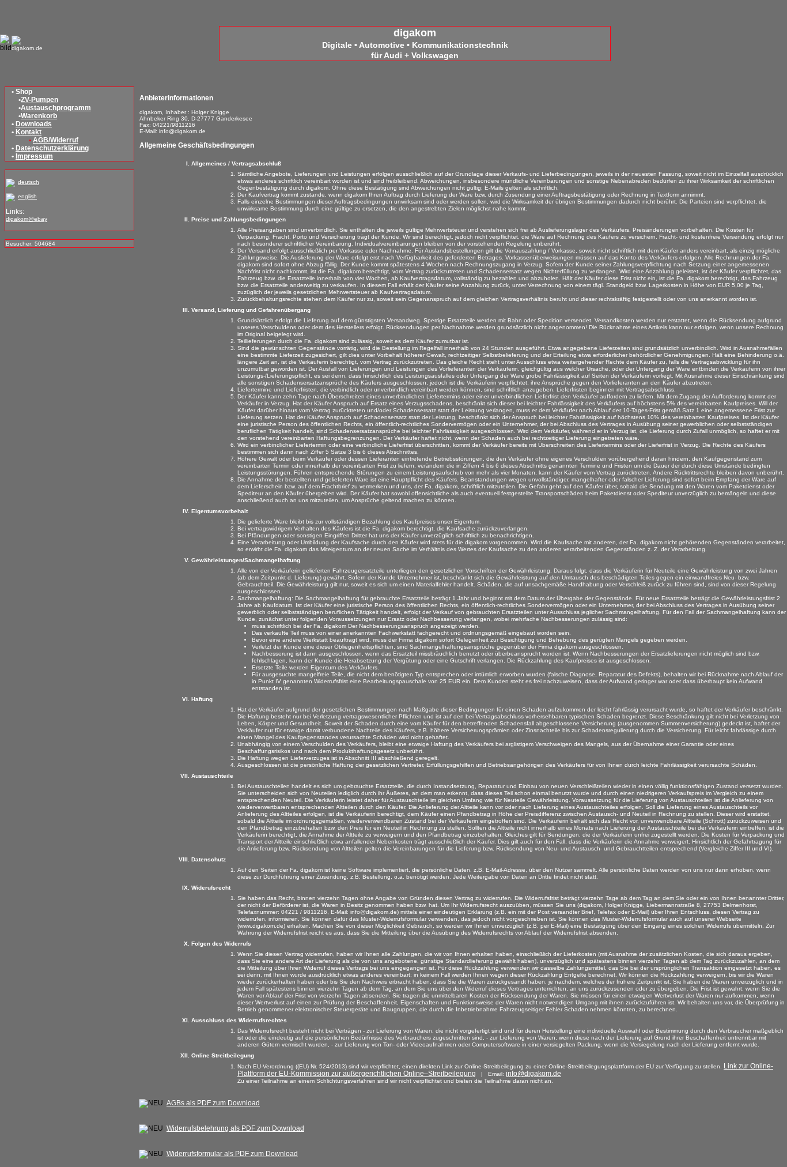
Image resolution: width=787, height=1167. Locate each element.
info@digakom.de (533, 1074)
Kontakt (28, 132)
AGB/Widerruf (55, 140)
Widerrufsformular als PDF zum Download (232, 1154)
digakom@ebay (26, 219)
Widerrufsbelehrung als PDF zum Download (235, 1128)
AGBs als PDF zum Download (213, 1103)
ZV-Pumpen (39, 100)
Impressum (34, 156)
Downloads (34, 124)
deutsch (28, 182)
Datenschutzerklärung (52, 148)
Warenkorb (39, 116)
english (27, 196)
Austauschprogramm (56, 108)
